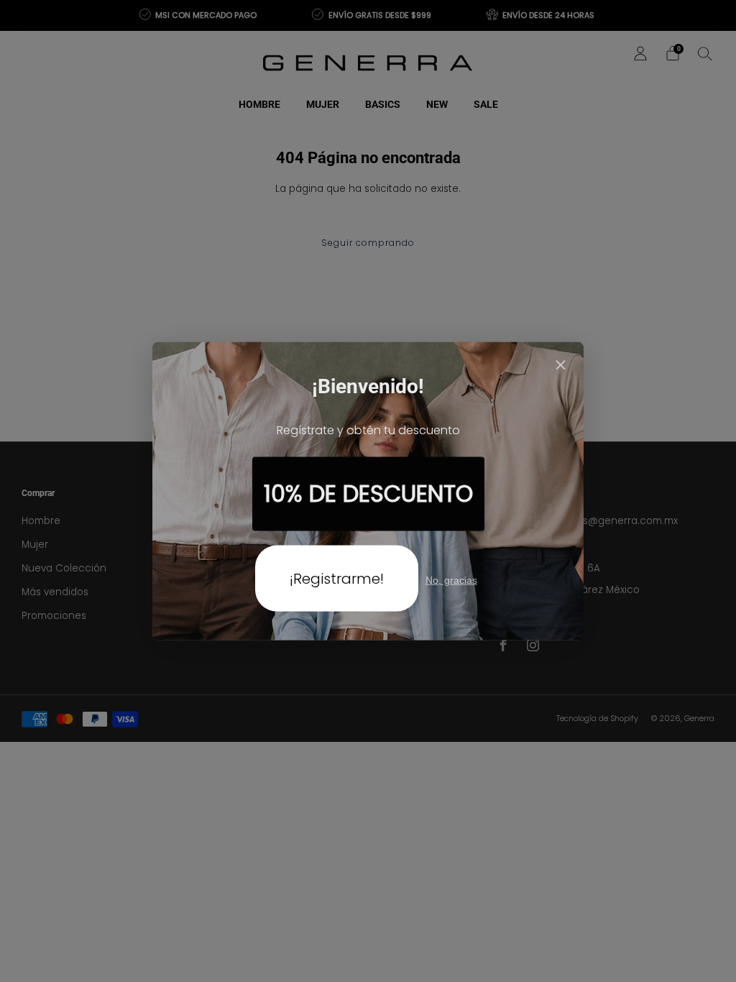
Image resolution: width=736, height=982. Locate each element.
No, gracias (451, 579)
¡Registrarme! (337, 578)
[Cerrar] (560, 366)
